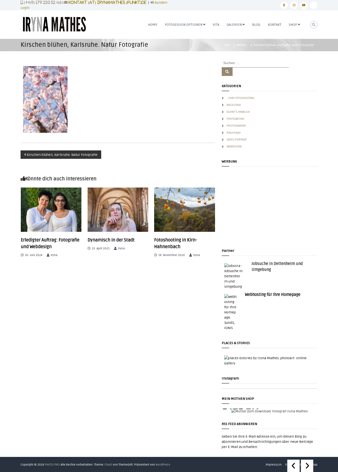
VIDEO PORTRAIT (237, 140)
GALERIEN (234, 25)
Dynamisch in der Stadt (111, 240)
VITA (216, 25)
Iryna (54, 255)
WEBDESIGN (234, 146)
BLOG (256, 25)
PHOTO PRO (52, 465)
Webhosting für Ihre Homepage (272, 294)
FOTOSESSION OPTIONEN (183, 25)
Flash (108, 465)
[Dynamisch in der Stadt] (118, 209)
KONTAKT (274, 25)
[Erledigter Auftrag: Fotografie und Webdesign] (51, 209)
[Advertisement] (269, 206)
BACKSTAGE (234, 105)
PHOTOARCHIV (235, 119)
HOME (152, 25)
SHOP (293, 25)
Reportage (234, 133)
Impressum (274, 465)
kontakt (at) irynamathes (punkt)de (107, 2)
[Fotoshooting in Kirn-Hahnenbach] (184, 209)
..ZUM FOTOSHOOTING (240, 98)
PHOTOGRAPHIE (236, 126)
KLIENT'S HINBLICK (238, 112)
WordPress (163, 465)
